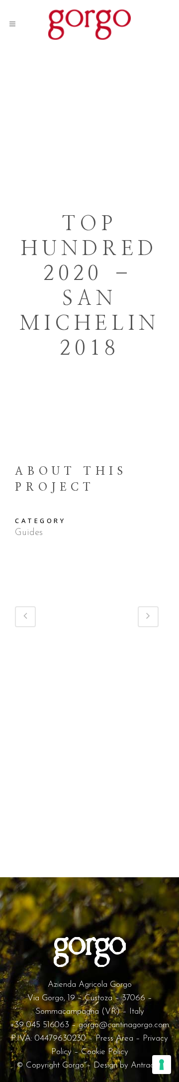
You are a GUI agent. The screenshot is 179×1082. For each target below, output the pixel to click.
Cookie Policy (104, 1052)
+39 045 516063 (39, 1025)
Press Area (114, 1038)
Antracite (147, 1065)
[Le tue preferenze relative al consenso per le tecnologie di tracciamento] (161, 1064)
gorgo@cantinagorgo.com (124, 1025)
